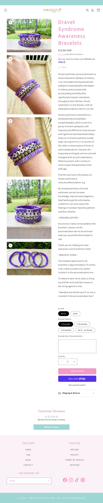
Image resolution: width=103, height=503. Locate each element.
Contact (28, 465)
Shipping (61, 54)
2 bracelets (82, 324)
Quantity (61, 356)
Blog (28, 460)
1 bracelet (65, 324)
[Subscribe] (48, 481)
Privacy (74, 455)
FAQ (28, 455)
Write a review (51, 427)
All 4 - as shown (85, 330)
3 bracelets (66, 330)
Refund (75, 449)
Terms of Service (74, 460)
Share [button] (63, 67)
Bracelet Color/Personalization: (70, 336)
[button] (6, 10)
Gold (75, 313)
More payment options (77, 385)
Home (28, 449)
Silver (63, 313)
